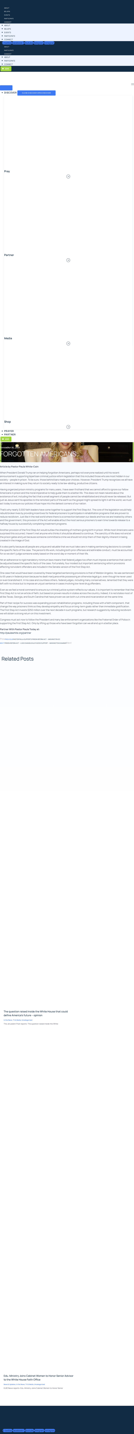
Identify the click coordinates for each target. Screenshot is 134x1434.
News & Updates (7, 460)
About (6, 8)
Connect (8, 22)
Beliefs (7, 11)
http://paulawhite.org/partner (15, 632)
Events (7, 15)
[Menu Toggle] (6, 87)
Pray (7, 171)
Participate (9, 19)
